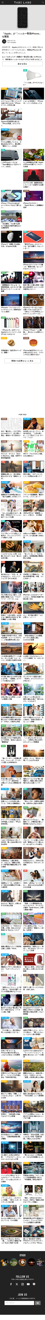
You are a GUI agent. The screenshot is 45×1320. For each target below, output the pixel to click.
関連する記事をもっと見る (22, 361)
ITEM (25, 70)
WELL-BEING (5, 129)
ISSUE (25, 170)
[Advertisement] (22, 389)
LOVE (3, 462)
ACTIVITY (4, 88)
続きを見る (22, 64)
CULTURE (26, 88)
